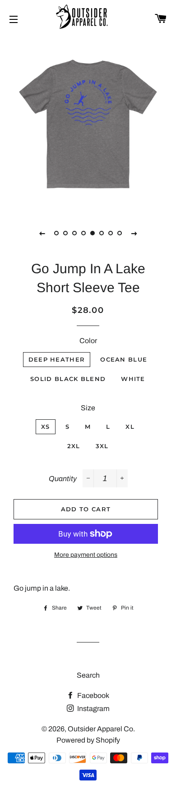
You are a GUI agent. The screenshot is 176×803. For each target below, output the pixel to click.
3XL (102, 446)
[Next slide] (134, 233)
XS (45, 426)
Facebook (92, 695)
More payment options (85, 554)
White (133, 378)
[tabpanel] (88, 124)
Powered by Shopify (88, 740)
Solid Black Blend (68, 378)
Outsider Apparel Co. (101, 729)
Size (88, 408)
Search (88, 675)
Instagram (93, 708)
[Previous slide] (42, 233)
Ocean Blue (123, 359)
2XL (73, 446)
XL (129, 426)
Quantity (63, 478)
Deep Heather (56, 359)
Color (88, 340)
